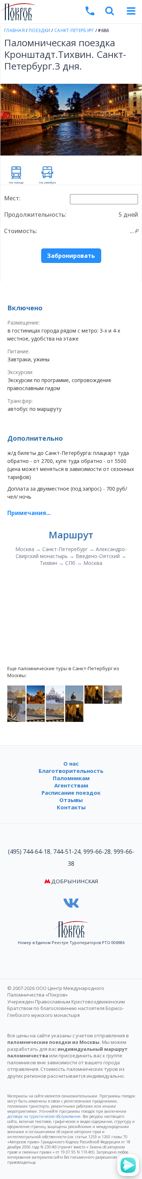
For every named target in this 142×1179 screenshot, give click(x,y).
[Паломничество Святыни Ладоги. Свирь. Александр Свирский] (16, 694)
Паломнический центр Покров (68, 13)
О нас (71, 763)
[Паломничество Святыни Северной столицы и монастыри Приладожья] (74, 712)
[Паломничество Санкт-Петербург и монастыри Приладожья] (93, 694)
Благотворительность (71, 770)
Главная (14, 30)
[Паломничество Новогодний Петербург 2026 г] (55, 694)
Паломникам (71, 778)
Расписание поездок (71, 792)
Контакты (71, 807)
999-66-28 (97, 852)
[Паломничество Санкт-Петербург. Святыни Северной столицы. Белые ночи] (74, 694)
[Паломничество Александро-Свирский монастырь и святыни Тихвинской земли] (16, 712)
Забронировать (71, 256)
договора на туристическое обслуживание (43, 1116)
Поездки (39, 30)
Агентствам (71, 785)
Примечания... (29, 513)
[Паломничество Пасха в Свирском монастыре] (36, 712)
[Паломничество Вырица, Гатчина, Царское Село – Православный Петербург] (55, 712)
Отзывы (71, 799)
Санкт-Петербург (74, 30)
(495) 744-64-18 (29, 852)
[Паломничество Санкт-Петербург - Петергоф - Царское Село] (36, 694)
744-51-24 (66, 852)
